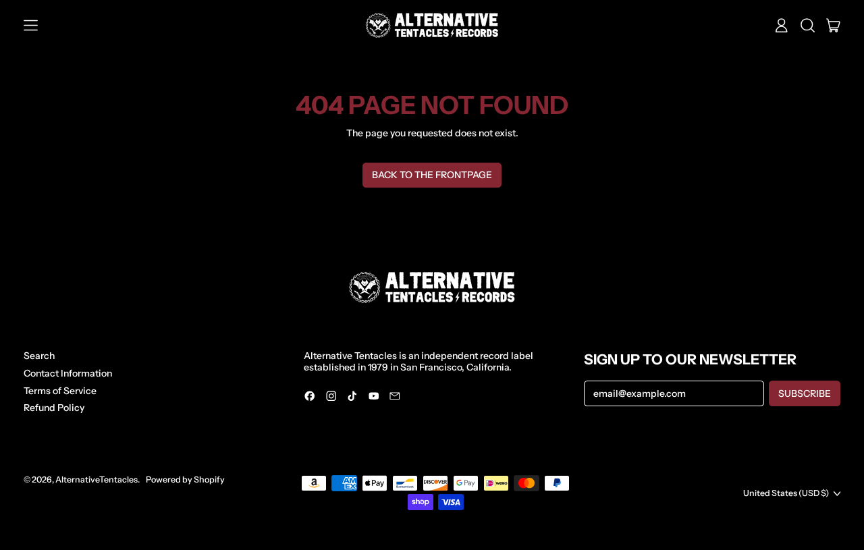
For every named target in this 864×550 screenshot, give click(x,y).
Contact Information (68, 373)
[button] (807, 25)
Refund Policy (54, 408)
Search (39, 356)
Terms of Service (60, 391)
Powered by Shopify (185, 479)
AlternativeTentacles (96, 479)
